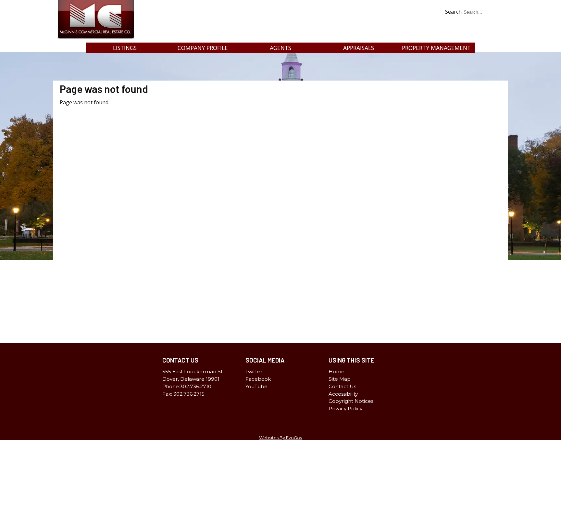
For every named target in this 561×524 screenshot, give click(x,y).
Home (336, 371)
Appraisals (358, 48)
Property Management (436, 48)
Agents (280, 48)
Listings (125, 48)
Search (453, 11)
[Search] (495, 22)
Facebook (489, 36)
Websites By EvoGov (280, 437)
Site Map (340, 379)
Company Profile (203, 48)
